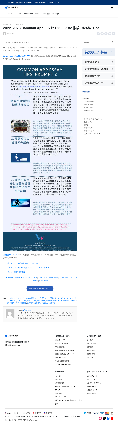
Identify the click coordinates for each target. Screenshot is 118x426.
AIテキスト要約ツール (94, 383)
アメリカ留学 (29, 298)
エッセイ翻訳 (91, 344)
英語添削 (52, 303)
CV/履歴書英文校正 (62, 361)
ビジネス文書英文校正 (29, 277)
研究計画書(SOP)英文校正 (64, 354)
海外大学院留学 (89, 131)
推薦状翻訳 (91, 350)
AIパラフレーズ (92, 379)
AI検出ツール (91, 393)
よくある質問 (63, 277)
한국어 (19, 413)
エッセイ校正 (39, 298)
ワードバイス (7, 14)
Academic (85, 98)
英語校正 (45, 303)
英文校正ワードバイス (10, 255)
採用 (57, 404)
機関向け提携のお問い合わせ (65, 386)
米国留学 (66, 300)
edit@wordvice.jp (13, 345)
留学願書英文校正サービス (40, 288)
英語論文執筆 (88, 107)
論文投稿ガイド (89, 110)
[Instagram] (100, 418)
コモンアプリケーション (63, 298)
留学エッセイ (58, 300)
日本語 (27, 413)
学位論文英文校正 (61, 344)
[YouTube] (112, 418)
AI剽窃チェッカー (93, 390)
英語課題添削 (60, 347)
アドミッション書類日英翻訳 (48, 277)
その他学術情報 (89, 102)
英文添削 (37, 303)
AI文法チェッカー (93, 376)
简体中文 (38, 413)
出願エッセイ (31, 300)
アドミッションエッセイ (15, 298)
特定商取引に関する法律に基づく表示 (68, 400)
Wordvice (27, 310)
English (9, 413)
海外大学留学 (88, 128)
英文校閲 (30, 303)
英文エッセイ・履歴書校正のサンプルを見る (22, 263)
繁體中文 (49, 413)
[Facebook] (108, 418)
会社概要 (58, 376)
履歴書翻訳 (91, 354)
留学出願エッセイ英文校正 (64, 350)
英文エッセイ (14, 303)
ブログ (57, 390)
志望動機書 (41, 300)
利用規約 (58, 393)
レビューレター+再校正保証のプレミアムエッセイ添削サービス (29, 268)
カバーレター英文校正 (63, 364)
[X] (104, 418)
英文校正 (23, 303)
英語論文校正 (60, 340)
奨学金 (86, 125)
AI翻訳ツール (91, 386)
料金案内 (58, 379)
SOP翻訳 (90, 347)
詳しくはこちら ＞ (53, 2)
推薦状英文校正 (61, 357)
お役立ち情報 (44, 280)
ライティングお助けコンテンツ (93, 119)
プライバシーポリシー (62, 397)
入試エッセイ (21, 300)
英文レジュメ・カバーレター (92, 134)
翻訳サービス (91, 357)
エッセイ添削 (49, 298)
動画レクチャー (88, 104)
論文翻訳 (90, 340)
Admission (86, 116)
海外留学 (49, 300)
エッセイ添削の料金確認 (16, 272)
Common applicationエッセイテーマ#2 (17, 56)
